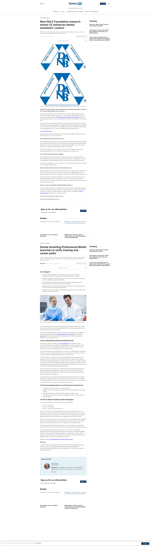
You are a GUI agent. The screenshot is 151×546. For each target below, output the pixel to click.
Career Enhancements (45, 17)
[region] (75, 543)
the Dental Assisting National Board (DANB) (67, 117)
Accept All (145, 543)
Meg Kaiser (42, 263)
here (62, 196)
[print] (85, 41)
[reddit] (65, 41)
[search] (43, 4)
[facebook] (59, 41)
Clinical (63, 11)
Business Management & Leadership (75, 11)
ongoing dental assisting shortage (65, 334)
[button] (41, 4)
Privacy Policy (38, 543)
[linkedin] (61, 41)
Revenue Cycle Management (91, 11)
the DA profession (64, 343)
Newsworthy (56, 11)
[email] (67, 41)
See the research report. (46, 131)
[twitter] (63, 41)
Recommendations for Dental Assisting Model (61, 439)
